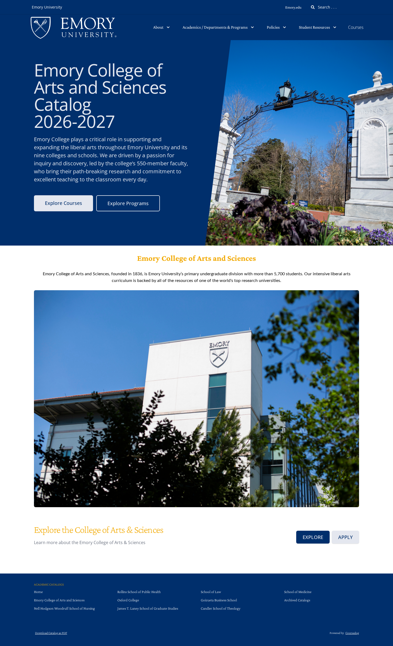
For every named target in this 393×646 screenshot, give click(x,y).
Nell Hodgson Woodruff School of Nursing (64, 608)
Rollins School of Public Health (139, 592)
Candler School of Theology (220, 608)
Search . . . (327, 7)
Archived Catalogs (297, 600)
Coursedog (352, 633)
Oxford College (128, 600)
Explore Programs (128, 203)
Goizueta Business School (219, 600)
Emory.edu (293, 7)
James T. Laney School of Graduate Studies (147, 608)
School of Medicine (297, 592)
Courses (355, 27)
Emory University (47, 7)
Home (38, 592)
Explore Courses (63, 203)
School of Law (211, 592)
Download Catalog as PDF (51, 633)
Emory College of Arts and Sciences (59, 600)
